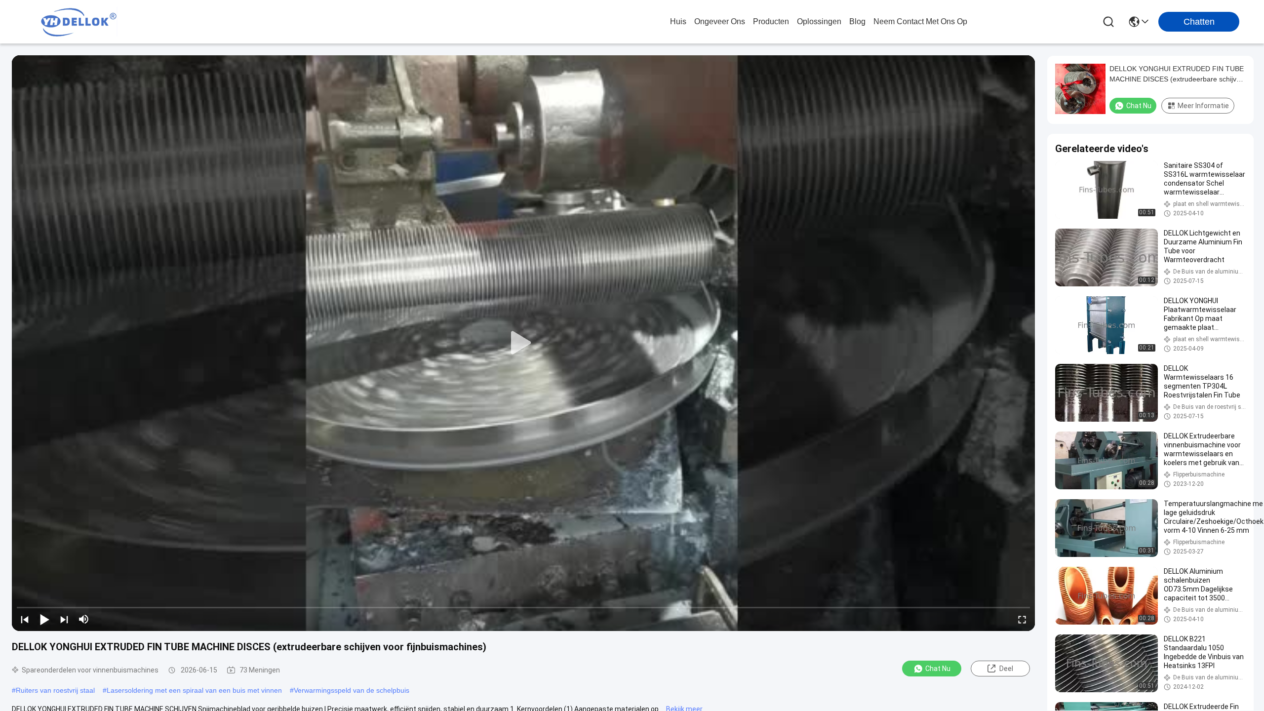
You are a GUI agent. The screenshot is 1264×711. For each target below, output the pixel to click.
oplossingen (819, 21)
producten (771, 21)
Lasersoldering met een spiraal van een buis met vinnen (194, 690)
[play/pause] (44, 619)
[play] (523, 343)
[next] (64, 619)
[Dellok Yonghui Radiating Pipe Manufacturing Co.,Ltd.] (79, 22)
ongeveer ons (719, 21)
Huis (678, 21)
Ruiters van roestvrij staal (55, 690)
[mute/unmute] (84, 619)
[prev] (25, 619)
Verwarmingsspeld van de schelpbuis (351, 690)
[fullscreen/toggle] (1022, 619)
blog (857, 21)
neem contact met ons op (920, 21)
